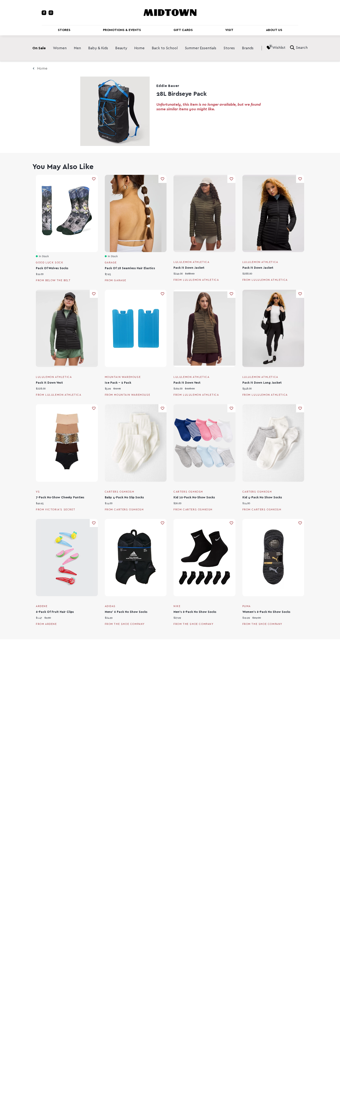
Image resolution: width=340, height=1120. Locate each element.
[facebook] (43, 12)
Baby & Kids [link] (98, 48)
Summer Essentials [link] (200, 48)
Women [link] (60, 48)
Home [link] (139, 48)
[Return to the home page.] (170, 12)
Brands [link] (247, 48)
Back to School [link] (165, 48)
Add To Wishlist (94, 179)
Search (302, 47)
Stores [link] (229, 48)
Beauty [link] (121, 48)
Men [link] (77, 48)
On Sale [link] (39, 48)
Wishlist (278, 47)
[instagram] (50, 12)
